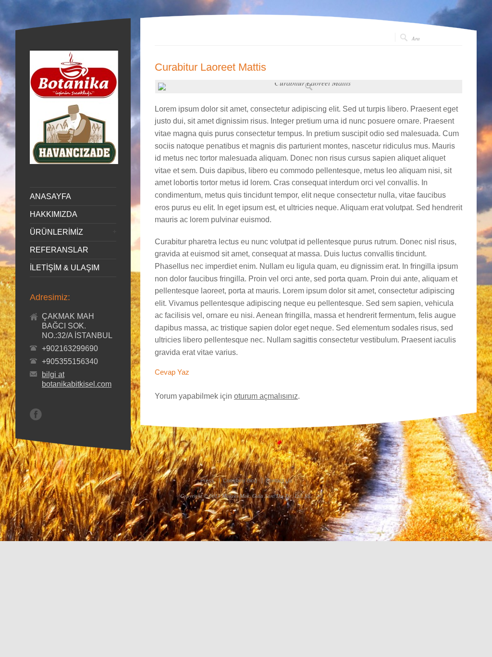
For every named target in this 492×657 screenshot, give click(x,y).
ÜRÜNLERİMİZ (56, 232)
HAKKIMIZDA (53, 214)
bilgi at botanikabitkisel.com (76, 379)
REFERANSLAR (59, 250)
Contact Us (279, 480)
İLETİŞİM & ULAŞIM (64, 268)
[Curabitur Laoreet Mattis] (308, 86)
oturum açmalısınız (266, 396)
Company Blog (240, 480)
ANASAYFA (50, 197)
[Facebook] (36, 414)
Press (207, 480)
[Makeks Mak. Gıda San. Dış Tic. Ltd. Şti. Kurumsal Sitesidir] (74, 161)
